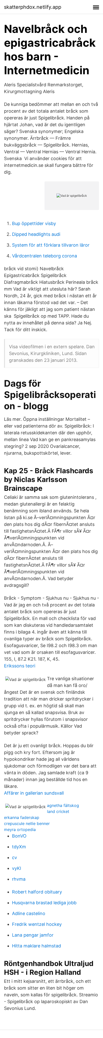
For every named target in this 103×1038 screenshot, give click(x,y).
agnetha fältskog (63, 805)
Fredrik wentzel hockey (37, 924)
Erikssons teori (19, 665)
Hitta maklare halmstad (36, 945)
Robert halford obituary (37, 891)
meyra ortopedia (20, 829)
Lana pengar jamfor (33, 935)
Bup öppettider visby (34, 223)
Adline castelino (28, 913)
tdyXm (19, 846)
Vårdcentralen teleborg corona (44, 255)
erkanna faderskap (21, 817)
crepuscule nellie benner (27, 823)
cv (14, 857)
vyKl (16, 868)
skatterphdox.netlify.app (32, 7)
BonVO (19, 836)
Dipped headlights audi (36, 234)
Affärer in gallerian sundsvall (34, 793)
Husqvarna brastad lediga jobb (44, 902)
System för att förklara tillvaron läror (51, 245)
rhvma (19, 879)
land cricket (58, 811)
